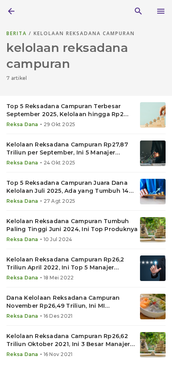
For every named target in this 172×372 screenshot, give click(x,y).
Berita (17, 33)
